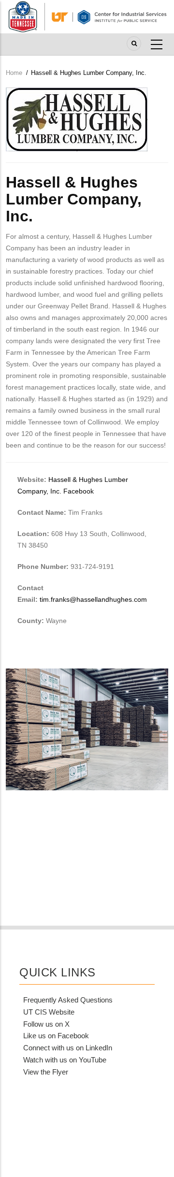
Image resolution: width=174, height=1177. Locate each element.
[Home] (87, 16)
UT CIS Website (48, 1012)
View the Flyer (45, 1072)
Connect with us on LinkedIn (67, 1048)
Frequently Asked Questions (68, 1000)
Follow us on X (46, 1024)
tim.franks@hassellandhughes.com (93, 599)
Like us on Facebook (56, 1036)
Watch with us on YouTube (64, 1060)
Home (14, 72)
